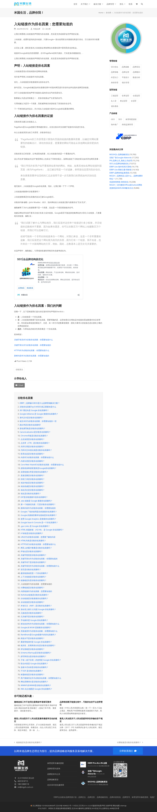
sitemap (123, 805)
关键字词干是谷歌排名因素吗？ (33, 562)
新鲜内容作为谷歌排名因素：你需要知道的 (31, 355)
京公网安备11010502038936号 (44, 805)
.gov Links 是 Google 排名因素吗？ (35, 526)
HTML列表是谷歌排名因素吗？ (33, 540)
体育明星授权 (131, 119)
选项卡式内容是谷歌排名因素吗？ (34, 667)
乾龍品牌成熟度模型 (63, 808)
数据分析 (136, 77)
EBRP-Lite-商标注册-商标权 (120, 169)
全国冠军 (136, 95)
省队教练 (114, 106)
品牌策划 (136, 67)
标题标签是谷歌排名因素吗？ (33, 674)
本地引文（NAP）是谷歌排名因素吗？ (36, 605)
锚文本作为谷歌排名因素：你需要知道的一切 (38, 421)
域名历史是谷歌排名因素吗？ (33, 490)
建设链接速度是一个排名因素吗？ (34, 573)
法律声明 (108, 805)
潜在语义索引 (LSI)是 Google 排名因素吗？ (38, 609)
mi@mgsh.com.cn (25, 787)
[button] (136, 4)
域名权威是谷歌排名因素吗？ (33, 486)
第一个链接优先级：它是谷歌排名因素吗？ (38, 504)
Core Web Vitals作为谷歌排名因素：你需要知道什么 (42, 464)
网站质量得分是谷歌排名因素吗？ (34, 681)
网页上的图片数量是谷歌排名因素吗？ (36, 548)
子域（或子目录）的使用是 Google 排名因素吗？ (41, 660)
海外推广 (114, 124)
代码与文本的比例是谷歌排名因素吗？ (36, 450)
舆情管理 (114, 82)
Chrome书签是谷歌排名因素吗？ (34, 435)
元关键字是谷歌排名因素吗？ (33, 616)
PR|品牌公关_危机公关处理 (120, 160)
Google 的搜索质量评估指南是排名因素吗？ (39, 515)
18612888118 (23, 784)
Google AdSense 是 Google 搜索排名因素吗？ (39, 414)
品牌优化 (105, 808)
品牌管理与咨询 (53, 768)
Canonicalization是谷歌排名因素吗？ (35, 432)
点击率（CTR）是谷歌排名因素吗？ (35, 443)
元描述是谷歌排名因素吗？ (32, 613)
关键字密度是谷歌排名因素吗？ (33, 555)
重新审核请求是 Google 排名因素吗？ (36, 642)
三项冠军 (114, 95)
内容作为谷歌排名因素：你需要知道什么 (37, 457)
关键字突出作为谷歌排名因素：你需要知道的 (32, 345)
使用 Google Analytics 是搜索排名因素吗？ (38, 519)
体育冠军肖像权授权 (55, 763)
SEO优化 (114, 67)
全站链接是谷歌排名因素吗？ (33, 602)
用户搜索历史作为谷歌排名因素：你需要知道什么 (41, 678)
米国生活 (51, 808)
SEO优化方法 (97, 808)
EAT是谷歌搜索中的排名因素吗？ (34, 497)
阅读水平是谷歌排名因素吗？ (33, 638)
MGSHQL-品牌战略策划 (119, 154)
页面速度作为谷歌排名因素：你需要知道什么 (39, 631)
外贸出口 (114, 77)
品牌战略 (125, 67)
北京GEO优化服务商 (55, 785)
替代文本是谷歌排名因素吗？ (32, 417)
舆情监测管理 (127, 124)
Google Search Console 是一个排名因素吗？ (39, 522)
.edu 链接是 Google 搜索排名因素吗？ (36, 501)
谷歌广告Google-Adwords (120, 157)
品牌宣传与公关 (53, 774)
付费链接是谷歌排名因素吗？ (33, 587)
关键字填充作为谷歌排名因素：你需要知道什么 (33, 339)
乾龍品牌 (36, 29)
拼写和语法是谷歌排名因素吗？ (33, 656)
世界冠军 (125, 95)
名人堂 (113, 101)
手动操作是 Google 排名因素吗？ (34, 620)
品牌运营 (125, 72)
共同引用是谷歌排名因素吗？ (33, 446)
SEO (120, 119)
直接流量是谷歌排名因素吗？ (33, 475)
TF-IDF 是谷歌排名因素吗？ (32, 671)
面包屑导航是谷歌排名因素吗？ (32, 428)
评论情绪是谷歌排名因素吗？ (33, 649)
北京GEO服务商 (78, 808)
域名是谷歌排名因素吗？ (31, 493)
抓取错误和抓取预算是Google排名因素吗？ (38, 468)
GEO (113, 119)
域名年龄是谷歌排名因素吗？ (33, 482)
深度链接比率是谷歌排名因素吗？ (34, 472)
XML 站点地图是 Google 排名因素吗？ (36, 689)
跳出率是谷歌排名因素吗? (30, 425)
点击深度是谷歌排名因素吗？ (33, 439)
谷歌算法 (19, 369)
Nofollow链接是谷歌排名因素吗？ (35, 595)
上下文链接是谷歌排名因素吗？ (33, 576)
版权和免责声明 (99, 805)
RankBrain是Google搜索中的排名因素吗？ (38, 634)
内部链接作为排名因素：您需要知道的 (36, 591)
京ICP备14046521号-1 (64, 805)
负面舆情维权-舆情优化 (118, 182)
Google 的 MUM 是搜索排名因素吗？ (36, 627)
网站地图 (116, 805)
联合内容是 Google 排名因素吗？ (34, 663)
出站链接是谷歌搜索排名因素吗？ (34, 598)
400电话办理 (114, 808)
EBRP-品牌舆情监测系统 (119, 173)
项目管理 (125, 82)
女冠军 (133, 101)
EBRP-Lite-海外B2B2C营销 (120, 166)
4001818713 (23, 781)
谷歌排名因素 (25, 397)
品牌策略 (114, 72)
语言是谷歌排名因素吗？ (31, 569)
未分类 (48, 29)
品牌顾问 (136, 72)
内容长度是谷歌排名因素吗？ (33, 461)
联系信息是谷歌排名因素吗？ (33, 454)
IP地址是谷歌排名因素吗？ (32, 551)
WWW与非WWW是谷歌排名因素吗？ (36, 685)
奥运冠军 (123, 101)
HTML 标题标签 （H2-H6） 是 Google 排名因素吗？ (42, 529)
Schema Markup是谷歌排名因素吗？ (36, 652)
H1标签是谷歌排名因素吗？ (32, 533)
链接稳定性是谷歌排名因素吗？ (33, 580)
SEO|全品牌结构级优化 (119, 163)
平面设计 (125, 77)
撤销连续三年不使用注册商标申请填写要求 (32, 702)
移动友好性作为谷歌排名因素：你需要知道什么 (40, 624)
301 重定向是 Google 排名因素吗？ (34, 410)
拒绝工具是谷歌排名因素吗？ (33, 479)
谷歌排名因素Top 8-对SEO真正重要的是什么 (38, 406)
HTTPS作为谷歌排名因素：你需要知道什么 (31, 350)
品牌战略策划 (52, 779)
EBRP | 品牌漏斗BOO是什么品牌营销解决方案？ (40, 403)
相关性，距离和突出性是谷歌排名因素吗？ (38, 645)
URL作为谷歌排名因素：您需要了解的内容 (38, 537)
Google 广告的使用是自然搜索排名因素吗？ (39, 511)
